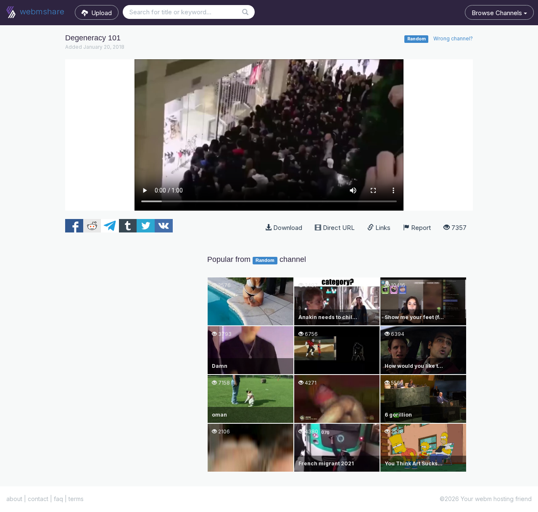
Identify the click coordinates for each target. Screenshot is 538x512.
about (14, 498)
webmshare (41, 11)
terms (76, 498)
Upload (100, 13)
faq (58, 498)
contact (38, 498)
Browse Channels (498, 13)
